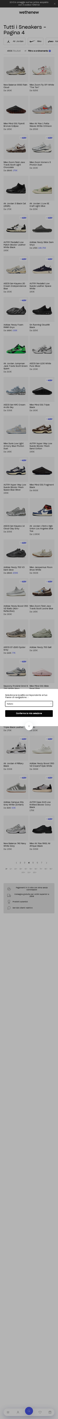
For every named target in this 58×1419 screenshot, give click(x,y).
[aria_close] (29, 726)
